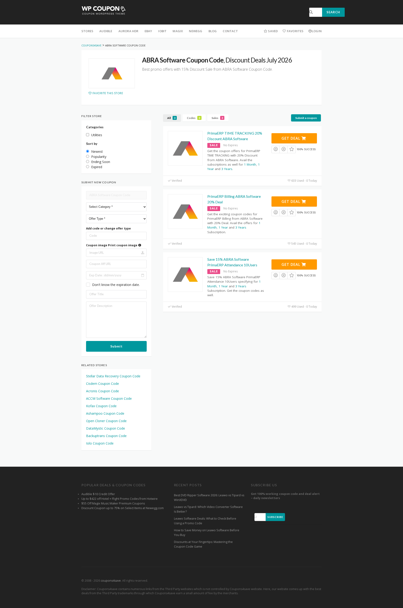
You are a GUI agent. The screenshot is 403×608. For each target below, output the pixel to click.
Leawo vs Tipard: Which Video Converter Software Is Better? (208, 509)
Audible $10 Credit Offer (98, 494)
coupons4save (111, 581)
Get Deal (291, 138)
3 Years (226, 169)
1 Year (223, 227)
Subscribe (275, 516)
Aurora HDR (128, 31)
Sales (217, 118)
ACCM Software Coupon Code (109, 398)
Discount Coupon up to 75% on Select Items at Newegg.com (122, 508)
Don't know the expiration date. (116, 285)
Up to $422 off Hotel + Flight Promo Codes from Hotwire (119, 499)
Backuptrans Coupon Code (106, 436)
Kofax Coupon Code (101, 406)
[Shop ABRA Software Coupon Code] (111, 73)
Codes (193, 118)
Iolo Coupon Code (100, 443)
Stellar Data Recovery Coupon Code (113, 376)
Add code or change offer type (108, 228)
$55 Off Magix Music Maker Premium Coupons (113, 503)
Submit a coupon (306, 118)
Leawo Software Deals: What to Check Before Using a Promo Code (205, 521)
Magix (178, 31)
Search (333, 12)
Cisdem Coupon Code (102, 383)
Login (317, 31)
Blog (212, 31)
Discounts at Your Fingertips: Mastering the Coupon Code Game (203, 544)
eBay (148, 31)
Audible (105, 31)
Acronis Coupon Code (102, 391)
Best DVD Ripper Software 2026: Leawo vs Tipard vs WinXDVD (209, 497)
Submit (116, 346)
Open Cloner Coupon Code (106, 421)
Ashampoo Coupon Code (105, 413)
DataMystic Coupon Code (105, 428)
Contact (230, 31)
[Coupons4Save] (103, 10)
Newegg (195, 31)
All (171, 118)
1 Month (250, 164)
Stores (87, 31)
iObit (162, 31)
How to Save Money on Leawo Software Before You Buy (206, 532)
